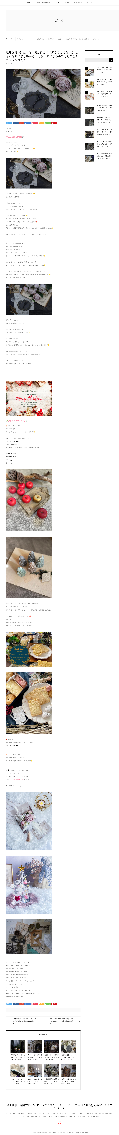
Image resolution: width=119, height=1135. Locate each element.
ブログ (67, 2)
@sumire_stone (10, 463)
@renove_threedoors (12, 441)
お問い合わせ (78, 2)
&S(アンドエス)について (43, 2)
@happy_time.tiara (11, 460)
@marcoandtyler (11, 456)
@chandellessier (11, 453)
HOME (29, 2)
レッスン (57, 2)
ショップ (89, 2)
